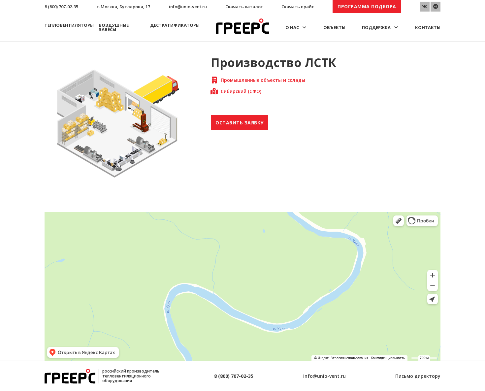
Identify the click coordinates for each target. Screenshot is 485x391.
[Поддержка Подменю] (396, 27)
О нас (292, 27)
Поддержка (376, 27)
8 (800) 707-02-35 (61, 7)
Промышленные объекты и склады (263, 80)
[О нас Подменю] (304, 27)
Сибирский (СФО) (241, 91)
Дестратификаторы (175, 25)
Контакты (427, 27)
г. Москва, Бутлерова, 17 (123, 7)
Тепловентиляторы (69, 25)
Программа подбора (367, 6)
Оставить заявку (239, 122)
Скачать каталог (244, 7)
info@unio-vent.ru (188, 7)
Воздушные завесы (114, 27)
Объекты (334, 27)
